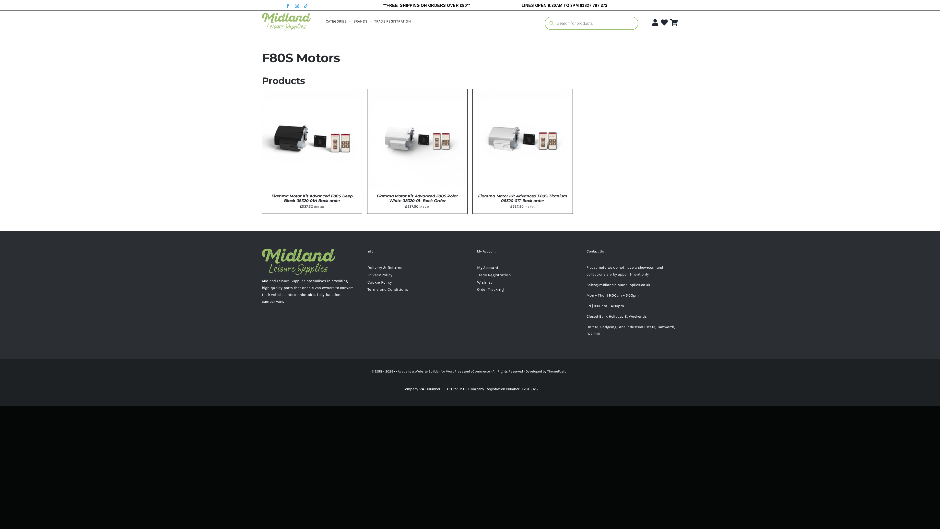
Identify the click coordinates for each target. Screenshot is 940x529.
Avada (403, 371)
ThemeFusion (557, 371)
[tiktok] (306, 6)
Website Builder (427, 371)
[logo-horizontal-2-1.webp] (286, 14)
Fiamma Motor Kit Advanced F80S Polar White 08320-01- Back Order (417, 198)
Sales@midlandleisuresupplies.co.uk (618, 285)
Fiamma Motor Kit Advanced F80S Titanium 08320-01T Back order (522, 198)
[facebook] (288, 6)
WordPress (454, 371)
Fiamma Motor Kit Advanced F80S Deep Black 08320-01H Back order (312, 198)
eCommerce (480, 371)
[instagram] (297, 6)
